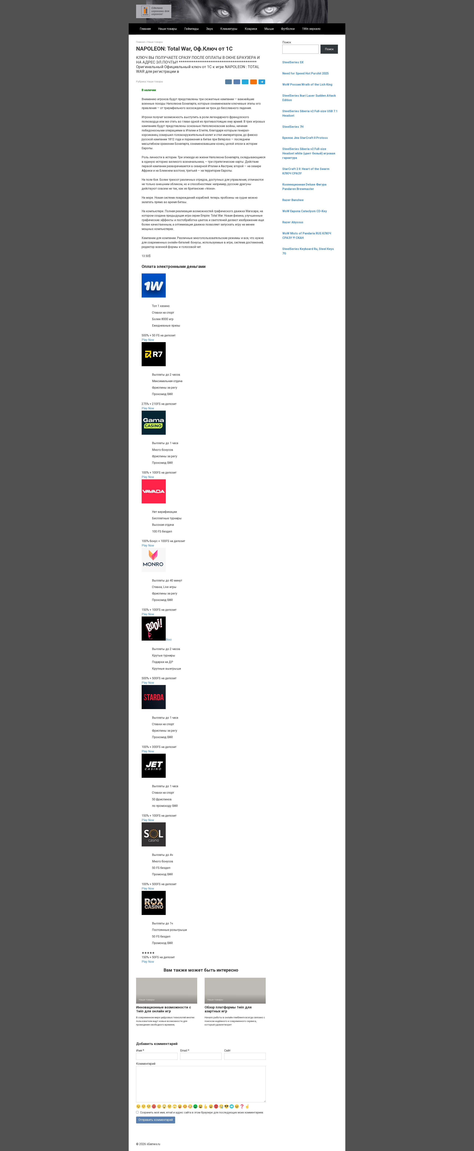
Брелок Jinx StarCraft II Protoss (305, 138)
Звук (209, 29)
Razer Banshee (293, 200)
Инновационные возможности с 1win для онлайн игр (163, 1009)
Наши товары (167, 29)
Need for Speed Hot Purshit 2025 (305, 73)
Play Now (148, 340)
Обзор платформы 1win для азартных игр (228, 1009)
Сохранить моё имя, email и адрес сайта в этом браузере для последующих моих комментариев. (202, 1112)
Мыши (269, 29)
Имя (140, 1050)
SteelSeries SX (292, 62)
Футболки (288, 29)
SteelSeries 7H (292, 126)
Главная (145, 29)
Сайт (227, 1050)
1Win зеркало (311, 29)
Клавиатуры (228, 29)
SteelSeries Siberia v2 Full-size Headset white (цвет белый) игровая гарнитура (308, 153)
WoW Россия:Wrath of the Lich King (307, 84)
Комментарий (145, 1063)
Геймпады (191, 29)
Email (184, 1050)
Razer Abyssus (292, 222)
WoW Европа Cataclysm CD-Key (304, 211)
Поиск (286, 42)
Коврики (251, 29)
